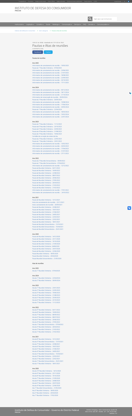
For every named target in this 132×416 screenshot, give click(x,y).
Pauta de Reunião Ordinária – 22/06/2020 (46, 251)
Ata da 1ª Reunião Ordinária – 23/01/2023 (46, 288)
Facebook (37, 52)
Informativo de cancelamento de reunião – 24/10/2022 (50, 192)
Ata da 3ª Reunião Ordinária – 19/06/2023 (46, 293)
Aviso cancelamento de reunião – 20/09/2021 (47, 205)
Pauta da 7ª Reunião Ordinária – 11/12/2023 (47, 124)
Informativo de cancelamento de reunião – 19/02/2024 (50, 114)
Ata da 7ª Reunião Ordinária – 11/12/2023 (46, 302)
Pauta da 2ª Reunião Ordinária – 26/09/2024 (47, 100)
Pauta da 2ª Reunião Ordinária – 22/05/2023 (47, 139)
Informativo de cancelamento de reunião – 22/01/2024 (50, 117)
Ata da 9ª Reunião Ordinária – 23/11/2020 (46, 373)
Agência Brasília (61, 1)
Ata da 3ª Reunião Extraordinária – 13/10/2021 (47, 342)
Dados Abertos (88, 1)
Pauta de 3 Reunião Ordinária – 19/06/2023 (47, 134)
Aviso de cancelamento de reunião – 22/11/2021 (48, 202)
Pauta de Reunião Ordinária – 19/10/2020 (46, 241)
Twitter (48, 52)
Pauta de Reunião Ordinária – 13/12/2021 (46, 200)
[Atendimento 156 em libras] (130, 94)
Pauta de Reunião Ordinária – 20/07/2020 (46, 249)
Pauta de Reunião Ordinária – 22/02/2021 (46, 219)
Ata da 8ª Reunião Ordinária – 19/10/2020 (46, 376)
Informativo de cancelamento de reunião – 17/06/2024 (50, 105)
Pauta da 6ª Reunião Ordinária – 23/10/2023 (47, 127)
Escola (48, 24)
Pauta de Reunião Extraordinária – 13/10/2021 (47, 224)
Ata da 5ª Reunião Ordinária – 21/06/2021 (46, 349)
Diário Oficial (51, 1)
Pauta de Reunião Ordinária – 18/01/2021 (46, 222)
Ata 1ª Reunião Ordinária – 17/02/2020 (45, 395)
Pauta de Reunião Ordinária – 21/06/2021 (46, 212)
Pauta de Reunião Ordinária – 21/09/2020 (46, 244)
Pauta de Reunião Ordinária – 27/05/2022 (46, 180)
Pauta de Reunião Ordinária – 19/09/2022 (46, 170)
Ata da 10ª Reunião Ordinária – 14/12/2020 (46, 371)
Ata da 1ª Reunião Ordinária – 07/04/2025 (46, 271)
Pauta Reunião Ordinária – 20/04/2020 (45, 256)
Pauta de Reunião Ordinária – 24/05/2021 (46, 215)
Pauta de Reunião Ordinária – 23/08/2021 (46, 207)
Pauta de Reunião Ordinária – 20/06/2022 (46, 178)
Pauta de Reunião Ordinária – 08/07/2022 (46, 175)
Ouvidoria (30, 1)
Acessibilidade (117, 1)
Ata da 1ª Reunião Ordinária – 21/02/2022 (46, 332)
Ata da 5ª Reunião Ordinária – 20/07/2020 (46, 383)
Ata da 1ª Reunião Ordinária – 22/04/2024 (46, 278)
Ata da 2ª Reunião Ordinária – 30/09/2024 (46, 280)
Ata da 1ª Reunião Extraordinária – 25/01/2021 (47, 361)
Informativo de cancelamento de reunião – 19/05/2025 (50, 65)
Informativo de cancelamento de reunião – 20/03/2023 (50, 146)
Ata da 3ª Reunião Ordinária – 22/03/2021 (46, 356)
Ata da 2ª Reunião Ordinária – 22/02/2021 (46, 359)
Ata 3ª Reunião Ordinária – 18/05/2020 (45, 390)
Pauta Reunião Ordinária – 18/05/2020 (45, 254)
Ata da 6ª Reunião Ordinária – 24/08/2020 (46, 381)
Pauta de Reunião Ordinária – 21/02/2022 (46, 188)
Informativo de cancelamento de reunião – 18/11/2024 (50, 92)
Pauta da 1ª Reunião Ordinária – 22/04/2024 (47, 109)
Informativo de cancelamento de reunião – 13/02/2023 (50, 144)
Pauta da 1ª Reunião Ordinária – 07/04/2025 (47, 68)
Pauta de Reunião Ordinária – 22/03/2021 (46, 217)
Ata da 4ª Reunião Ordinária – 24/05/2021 (46, 351)
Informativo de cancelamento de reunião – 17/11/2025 (50, 83)
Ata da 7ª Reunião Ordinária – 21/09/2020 (46, 378)
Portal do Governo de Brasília (74, 1)
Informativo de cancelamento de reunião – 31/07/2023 (50, 151)
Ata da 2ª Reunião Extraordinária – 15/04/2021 (47, 354)
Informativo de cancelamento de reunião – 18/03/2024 (50, 112)
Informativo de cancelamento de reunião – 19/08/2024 (50, 102)
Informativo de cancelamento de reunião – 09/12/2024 (50, 90)
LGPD (95, 1)
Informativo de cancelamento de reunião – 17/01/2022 (50, 190)
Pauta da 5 (47, 129)
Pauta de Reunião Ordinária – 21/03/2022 (46, 185)
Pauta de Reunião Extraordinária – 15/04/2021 (47, 227)
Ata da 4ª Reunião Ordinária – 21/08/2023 (46, 295)
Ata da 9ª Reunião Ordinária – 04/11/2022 (46, 310)
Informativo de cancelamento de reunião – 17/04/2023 (50, 149)
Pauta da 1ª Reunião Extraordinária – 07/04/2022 (48, 163)
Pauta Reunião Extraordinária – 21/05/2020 (46, 259)
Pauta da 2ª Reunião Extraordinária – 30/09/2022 (48, 161)
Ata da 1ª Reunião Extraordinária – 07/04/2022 (47, 324)
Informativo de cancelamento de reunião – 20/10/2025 (50, 80)
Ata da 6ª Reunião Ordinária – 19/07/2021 (46, 346)
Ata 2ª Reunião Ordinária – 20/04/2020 (45, 393)
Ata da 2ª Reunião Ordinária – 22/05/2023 (46, 290)
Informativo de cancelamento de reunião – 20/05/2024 (50, 107)
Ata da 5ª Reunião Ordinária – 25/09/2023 (46, 298)
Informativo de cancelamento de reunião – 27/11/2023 (50, 153)
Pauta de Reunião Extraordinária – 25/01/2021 (47, 229)
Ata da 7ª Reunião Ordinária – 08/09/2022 (46, 315)
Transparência (22, 1)
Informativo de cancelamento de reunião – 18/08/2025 (50, 75)
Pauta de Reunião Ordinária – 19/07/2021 (46, 210)
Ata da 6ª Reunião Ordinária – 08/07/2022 (46, 317)
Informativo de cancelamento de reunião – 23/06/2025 (50, 70)
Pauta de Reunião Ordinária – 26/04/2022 (46, 183)
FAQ (84, 24)
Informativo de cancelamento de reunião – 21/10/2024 (50, 95)
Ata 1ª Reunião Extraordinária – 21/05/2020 (46, 388)
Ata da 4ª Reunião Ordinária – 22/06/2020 (46, 386)
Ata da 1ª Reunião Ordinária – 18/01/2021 (46, 364)
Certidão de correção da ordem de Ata (45, 136)
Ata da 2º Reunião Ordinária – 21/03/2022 (46, 329)
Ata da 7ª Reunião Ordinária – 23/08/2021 (46, 344)
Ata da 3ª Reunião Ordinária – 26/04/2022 (46, 327)
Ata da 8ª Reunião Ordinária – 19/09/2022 (46, 312)
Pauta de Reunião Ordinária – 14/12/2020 (46, 237)
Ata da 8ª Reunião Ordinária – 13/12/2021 (46, 339)
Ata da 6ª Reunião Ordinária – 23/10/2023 (46, 300)
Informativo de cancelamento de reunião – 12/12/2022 (50, 166)
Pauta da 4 (47, 131)
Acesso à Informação (40, 1)
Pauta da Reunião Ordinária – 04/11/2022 (46, 168)
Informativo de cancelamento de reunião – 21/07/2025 (50, 73)
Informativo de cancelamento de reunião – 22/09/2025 (50, 78)
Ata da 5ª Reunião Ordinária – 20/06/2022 (46, 320)
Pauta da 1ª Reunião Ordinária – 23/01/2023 (47, 141)
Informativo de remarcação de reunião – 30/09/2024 (49, 97)
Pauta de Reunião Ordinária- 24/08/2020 (45, 246)
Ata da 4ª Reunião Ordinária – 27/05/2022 (46, 322)
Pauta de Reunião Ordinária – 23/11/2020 (46, 239)
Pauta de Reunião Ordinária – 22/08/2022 (46, 173)
